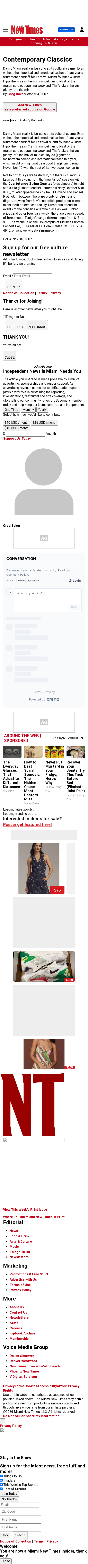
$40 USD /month (16, 428)
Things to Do (12, 1476)
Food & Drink (19, 1236)
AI (58, 1386)
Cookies (31, 1386)
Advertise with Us (23, 1279)
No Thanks (9, 1499)
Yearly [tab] (42, 410)
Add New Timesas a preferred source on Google (30, 107)
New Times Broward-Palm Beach (35, 1366)
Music (14, 1247)
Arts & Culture (21, 1241)
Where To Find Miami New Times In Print (34, 1217)
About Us (17, 1307)
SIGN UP (13, 287)
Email (8, 276)
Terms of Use (20, 1285)
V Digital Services (23, 1377)
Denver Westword (23, 1361)
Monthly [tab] (28, 410)
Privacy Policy (20, 1290)
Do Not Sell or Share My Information (31, 1416)
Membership (19, 1339)
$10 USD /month (16, 422)
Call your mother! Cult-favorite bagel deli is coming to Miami (44, 41)
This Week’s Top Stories (20, 1485)
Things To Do (20, 1252)
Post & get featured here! (27, 824)
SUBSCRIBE (16, 327)
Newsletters (19, 1257)
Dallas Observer (22, 1356)
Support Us (66, 29)
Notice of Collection (18, 293)
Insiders (9, 1480)
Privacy (55, 293)
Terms (42, 293)
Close (6, 1561)
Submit (20, 1535)
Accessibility (47, 1386)
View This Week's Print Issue (25, 1210)
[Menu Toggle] (5, 29)
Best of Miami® (14, 1489)
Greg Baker (16, 94)
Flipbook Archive (22, 1333)
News (14, 1231)
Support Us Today (17, 438)
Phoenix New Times (25, 1371)
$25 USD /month (44, 422)
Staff (14, 1323)
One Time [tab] (11, 410)
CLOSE (10, 357)
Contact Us (18, 1312)
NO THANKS (37, 327)
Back (5, 1535)
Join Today (9, 1494)
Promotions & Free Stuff (29, 1274)
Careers (16, 1328)
